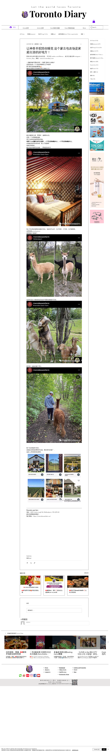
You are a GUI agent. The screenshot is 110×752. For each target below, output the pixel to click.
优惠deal (53, 34)
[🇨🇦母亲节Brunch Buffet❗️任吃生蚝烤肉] (77, 582)
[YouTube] (38, 675)
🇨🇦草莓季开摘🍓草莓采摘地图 (30, 591)
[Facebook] (35, 675)
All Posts (22, 34)
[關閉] (108, 749)
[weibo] (24, 675)
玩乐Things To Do (43, 34)
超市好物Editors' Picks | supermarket (68, 34)
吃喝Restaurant (31, 34)
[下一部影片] (108, 642)
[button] (93, 21)
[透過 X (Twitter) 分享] (31, 563)
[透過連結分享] (34, 563)
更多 (82, 34)
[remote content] (54, 534)
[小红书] (27, 675)
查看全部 (86, 573)
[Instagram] (31, 675)
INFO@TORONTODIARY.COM (64, 683)
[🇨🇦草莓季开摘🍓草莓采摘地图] (30, 582)
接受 (104, 749)
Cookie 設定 (97, 749)
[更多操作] (81, 44)
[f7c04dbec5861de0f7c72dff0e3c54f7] (20, 675)
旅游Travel (28, 558)
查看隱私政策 (75, 750)
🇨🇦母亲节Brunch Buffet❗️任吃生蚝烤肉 (78, 591)
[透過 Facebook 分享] (27, 563)
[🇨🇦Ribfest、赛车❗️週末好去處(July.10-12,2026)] (54, 582)
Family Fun (29, 556)
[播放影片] (16, 642)
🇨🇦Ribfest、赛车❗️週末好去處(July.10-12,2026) (53, 591)
